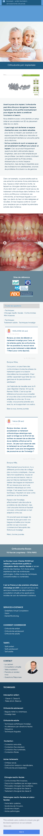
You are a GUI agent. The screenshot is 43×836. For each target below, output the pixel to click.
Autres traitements (21, 1)
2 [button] (9, 270)
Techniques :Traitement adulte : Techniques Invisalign (19, 321)
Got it (21, 832)
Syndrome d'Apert (12, 808)
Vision (7, 613)
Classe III (16, 698)
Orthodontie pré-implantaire (15, 4)
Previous (4, 242)
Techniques (9, 1)
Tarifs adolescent (11, 649)
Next (39, 242)
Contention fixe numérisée (15, 749)
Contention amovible (13, 744)
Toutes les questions (13, 306)
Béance (18, 701)
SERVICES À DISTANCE (13, 607)
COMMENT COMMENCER (14, 625)
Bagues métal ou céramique (16, 712)
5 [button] (20, 270)
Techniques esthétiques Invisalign (18, 724)
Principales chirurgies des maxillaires (19, 786)
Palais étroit (9, 701)
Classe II (8, 698)
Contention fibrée (12, 752)
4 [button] (16, 270)
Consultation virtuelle (13, 667)
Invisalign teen (10, 714)
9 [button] (33, 270)
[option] (21, 242)
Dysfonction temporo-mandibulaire (19, 765)
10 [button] (37, 270)
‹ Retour (3, 60)
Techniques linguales (13, 731)
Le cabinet (9, 664)
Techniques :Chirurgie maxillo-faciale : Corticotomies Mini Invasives (20, 313)
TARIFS (6, 643)
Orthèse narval (10, 763)
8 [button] (30, 270)
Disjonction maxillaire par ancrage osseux (21, 783)
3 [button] (13, 270)
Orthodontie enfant (12, 628)
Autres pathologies (12, 811)
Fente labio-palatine (13, 803)
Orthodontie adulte (12, 634)
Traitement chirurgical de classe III (18, 791)
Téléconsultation (11, 669)
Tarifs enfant (9, 646)
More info (7, 826)
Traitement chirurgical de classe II (18, 788)
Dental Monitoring (12, 616)
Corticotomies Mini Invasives (16, 781)
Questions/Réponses (13, 677)
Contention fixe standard (14, 747)
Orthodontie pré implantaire (16, 768)
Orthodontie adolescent (14, 631)
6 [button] (23, 270)
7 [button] (27, 270)
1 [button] (6, 270)
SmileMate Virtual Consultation (16, 611)
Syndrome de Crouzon (14, 806)
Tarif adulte (9, 651)
